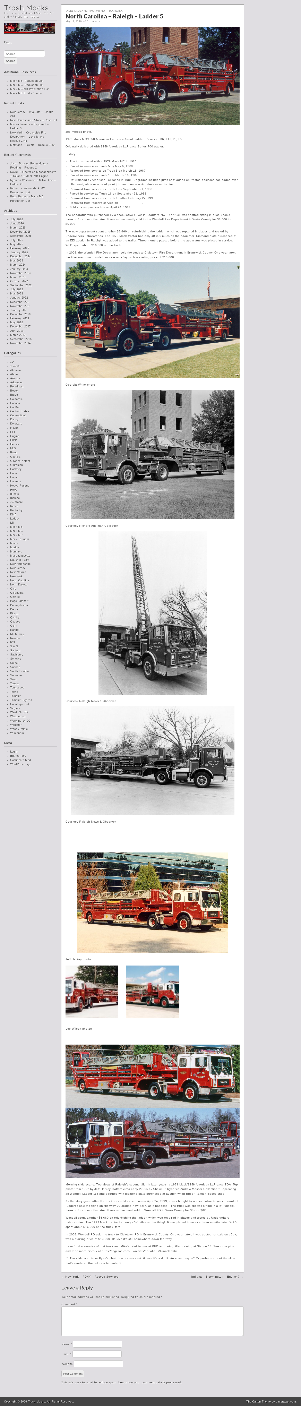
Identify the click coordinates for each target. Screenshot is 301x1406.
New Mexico (18, 572)
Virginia (15, 708)
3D (12, 361)
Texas (14, 692)
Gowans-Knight (20, 461)
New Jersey (18, 568)
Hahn (13, 473)
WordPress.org (20, 764)
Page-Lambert (19, 601)
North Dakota (18, 584)
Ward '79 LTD (19, 712)
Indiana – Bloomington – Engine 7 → (217, 1276)
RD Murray (17, 634)
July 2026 (16, 219)
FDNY (14, 440)
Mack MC (16, 531)
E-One (14, 428)
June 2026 (17, 223)
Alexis (14, 374)
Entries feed (18, 755)
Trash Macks (26, 7)
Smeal (14, 663)
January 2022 (19, 297)
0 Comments (92, 21)
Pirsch (14, 613)
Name (66, 1344)
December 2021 (20, 302)
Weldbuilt (16, 724)
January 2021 (19, 310)
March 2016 (18, 335)
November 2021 (20, 306)
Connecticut (18, 415)
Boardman (17, 386)
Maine (14, 543)
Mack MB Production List (27, 80)
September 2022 (21, 285)
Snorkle (15, 667)
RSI (12, 642)
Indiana (15, 498)
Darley (14, 419)
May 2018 (16, 322)
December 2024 (20, 256)
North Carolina (19, 580)
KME (13, 514)
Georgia (15, 456)
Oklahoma (17, 592)
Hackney (16, 469)
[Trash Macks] (29, 31)
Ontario (15, 596)
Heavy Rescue (19, 485)
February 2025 (19, 248)
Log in (14, 751)
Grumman (16, 465)
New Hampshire (20, 564)
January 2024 (19, 269)
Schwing (15, 658)
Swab (13, 679)
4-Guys (15, 366)
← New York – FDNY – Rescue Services (90, 1276)
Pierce (14, 609)
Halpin (14, 477)
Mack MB (16, 526)
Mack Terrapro (19, 539)
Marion (14, 547)
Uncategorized (19, 704)
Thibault (15, 696)
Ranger (14, 629)
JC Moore (16, 502)
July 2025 (16, 240)
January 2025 (19, 252)
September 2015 (21, 339)
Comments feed (20, 760)
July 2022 (16, 289)
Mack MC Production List (27, 85)
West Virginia (19, 729)
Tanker (14, 683)
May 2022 (16, 293)
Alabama (16, 370)
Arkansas (16, 382)
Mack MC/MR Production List (29, 89)
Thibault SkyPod (21, 700)
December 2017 (20, 326)
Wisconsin (17, 733)
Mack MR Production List (27, 93)
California (16, 399)
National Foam (19, 559)
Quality (15, 617)
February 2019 (19, 318)
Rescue (15, 638)
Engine (14, 436)
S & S (14, 646)
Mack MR (16, 535)
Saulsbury (16, 654)
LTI (12, 522)
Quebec (15, 621)
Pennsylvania (19, 605)
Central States (19, 411)
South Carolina (20, 671)
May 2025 (16, 244)
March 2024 (18, 264)
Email (66, 1354)
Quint (13, 625)
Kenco (14, 506)
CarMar (15, 407)
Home (8, 42)
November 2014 (20, 343)
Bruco (14, 394)
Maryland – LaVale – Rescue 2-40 (32, 145)
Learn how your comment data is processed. (150, 1382)
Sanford (15, 650)
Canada (15, 403)
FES (13, 448)
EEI (12, 432)
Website (67, 1363)
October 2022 (19, 281)
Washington (18, 716)
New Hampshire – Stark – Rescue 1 (33, 120)
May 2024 (16, 260)
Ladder (14, 518)
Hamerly (15, 481)
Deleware (16, 423)
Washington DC (20, 720)
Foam (14, 452)
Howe (13, 489)
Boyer (14, 390)
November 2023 (20, 273)
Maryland (16, 551)
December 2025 (20, 231)
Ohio (13, 588)
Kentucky (16, 510)
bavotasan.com (286, 1401)
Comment (69, 1304)
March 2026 (18, 227)
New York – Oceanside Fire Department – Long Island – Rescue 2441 (28, 136)
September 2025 (21, 235)
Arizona (15, 378)
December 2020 (20, 314)
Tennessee (17, 687)
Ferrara (15, 444)
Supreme (16, 675)
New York (16, 576)
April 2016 (17, 330)
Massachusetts (20, 555)
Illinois (14, 493)
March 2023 (18, 277)
